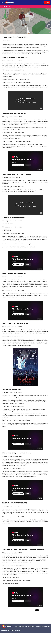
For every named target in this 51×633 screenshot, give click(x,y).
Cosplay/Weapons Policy (46, 626)
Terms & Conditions (31, 626)
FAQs (26, 626)
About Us (16, 626)
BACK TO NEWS (5, 7)
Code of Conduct (38, 626)
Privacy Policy (21, 626)
